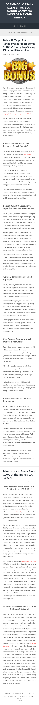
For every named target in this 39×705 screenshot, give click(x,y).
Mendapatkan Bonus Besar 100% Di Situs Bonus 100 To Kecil (19, 475)
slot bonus (27, 154)
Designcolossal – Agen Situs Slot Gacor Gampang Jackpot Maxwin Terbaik (19, 696)
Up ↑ (20, 700)
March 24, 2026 (8, 54)
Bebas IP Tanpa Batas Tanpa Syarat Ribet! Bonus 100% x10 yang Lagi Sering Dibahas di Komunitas (19, 45)
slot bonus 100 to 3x (14, 512)
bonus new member (28, 561)
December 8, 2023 (9, 482)
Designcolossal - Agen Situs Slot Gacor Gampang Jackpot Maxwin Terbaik (19, 11)
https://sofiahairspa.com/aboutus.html (17, 114)
